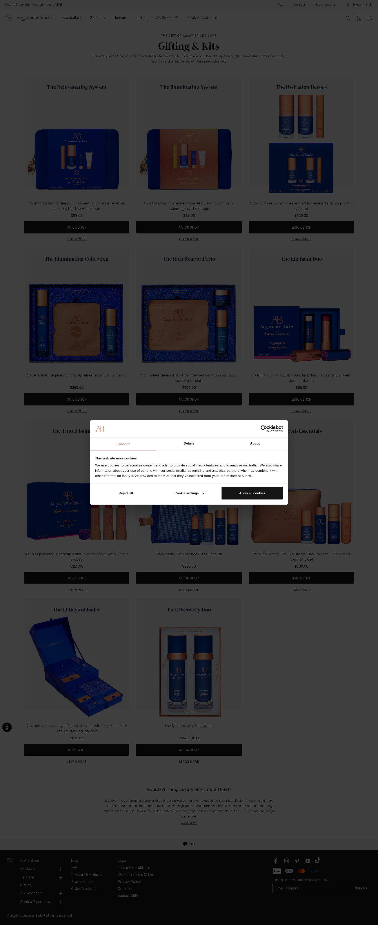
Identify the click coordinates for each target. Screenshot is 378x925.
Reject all (126, 493)
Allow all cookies (252, 493)
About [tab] (255, 443)
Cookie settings (186, 493)
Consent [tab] (123, 444)
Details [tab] (189, 443)
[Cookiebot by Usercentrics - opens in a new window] (264, 428)
